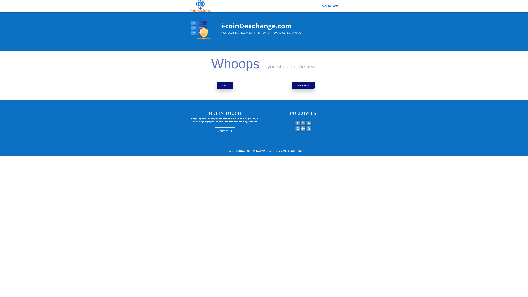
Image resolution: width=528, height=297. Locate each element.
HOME (229, 151)
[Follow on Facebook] (297, 123)
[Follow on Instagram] (297, 128)
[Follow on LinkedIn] (308, 123)
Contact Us (303, 85)
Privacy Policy (262, 151)
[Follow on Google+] (303, 128)
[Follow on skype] (308, 128)
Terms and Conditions (288, 151)
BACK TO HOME (330, 6)
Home (225, 85)
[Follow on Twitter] (303, 123)
